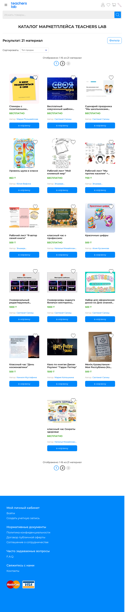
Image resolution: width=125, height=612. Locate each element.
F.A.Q (10, 556)
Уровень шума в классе (23, 170)
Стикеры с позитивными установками (18, 108)
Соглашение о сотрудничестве (28, 542)
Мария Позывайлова (27, 119)
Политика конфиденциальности (28, 532)
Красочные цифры (96, 235)
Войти (11, 513)
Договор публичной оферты (26, 537)
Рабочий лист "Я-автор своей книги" (23, 237)
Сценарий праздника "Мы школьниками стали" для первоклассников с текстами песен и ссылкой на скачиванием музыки (98, 108)
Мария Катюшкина (64, 377)
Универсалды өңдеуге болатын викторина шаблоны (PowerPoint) (61, 301)
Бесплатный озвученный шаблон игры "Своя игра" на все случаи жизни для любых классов (62, 108)
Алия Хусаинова (100, 248)
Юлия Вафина (24, 183)
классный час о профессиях (56, 237)
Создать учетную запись (23, 518)
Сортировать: (11, 50)
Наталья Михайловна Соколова (65, 248)
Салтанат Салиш (63, 119)
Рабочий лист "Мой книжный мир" (59, 172)
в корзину (24, 125)
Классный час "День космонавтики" (21, 366)
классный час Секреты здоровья (61, 430)
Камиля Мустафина (27, 377)
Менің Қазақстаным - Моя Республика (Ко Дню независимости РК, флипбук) (100, 366)
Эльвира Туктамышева (62, 183)
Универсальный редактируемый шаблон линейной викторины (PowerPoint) (20, 301)
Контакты (13, 570)
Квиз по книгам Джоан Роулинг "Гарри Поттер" (62, 366)
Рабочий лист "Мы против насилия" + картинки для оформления (96, 172)
